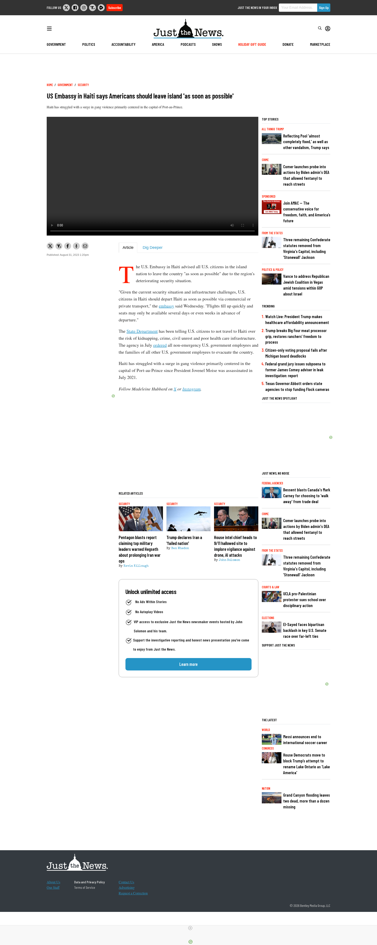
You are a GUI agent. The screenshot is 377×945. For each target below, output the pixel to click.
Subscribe (114, 7)
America (158, 44)
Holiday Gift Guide (252, 44)
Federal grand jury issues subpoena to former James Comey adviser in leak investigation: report (295, 369)
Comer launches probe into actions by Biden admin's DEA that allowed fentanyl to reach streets (306, 175)
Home (50, 85)
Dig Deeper (153, 247)
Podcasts (188, 44)
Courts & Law (270, 587)
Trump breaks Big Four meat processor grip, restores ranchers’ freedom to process (296, 336)
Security (83, 85)
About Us (53, 882)
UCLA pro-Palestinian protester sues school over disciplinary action (304, 599)
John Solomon (229, 560)
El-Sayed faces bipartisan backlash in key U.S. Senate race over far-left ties (304, 630)
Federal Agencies (272, 483)
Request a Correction (133, 893)
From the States (272, 233)
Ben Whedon (180, 548)
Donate (288, 44)
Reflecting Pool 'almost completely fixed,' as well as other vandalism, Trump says (306, 141)
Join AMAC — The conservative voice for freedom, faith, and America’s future (306, 211)
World (266, 730)
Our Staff (53, 887)
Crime (265, 160)
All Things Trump (273, 129)
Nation (266, 788)
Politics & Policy (272, 269)
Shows (217, 44)
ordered (160, 345)
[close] (190, 928)
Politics (88, 44)
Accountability (123, 44)
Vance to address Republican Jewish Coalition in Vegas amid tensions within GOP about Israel (306, 285)
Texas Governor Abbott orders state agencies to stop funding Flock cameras (297, 386)
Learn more (188, 664)
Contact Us (126, 882)
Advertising (127, 887)
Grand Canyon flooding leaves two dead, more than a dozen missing (306, 800)
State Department (142, 331)
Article (128, 247)
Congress (268, 748)
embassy (166, 306)
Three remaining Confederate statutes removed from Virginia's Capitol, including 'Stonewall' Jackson (306, 248)
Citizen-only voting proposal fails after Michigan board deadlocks (296, 353)
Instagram (191, 389)
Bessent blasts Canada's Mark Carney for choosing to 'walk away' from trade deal (306, 495)
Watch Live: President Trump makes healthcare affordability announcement (297, 319)
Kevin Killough (136, 566)
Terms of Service (84, 887)
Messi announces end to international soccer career (305, 739)
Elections (268, 618)
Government (56, 44)
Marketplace (320, 44)
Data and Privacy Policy (89, 882)
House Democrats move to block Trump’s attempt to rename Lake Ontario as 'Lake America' (306, 763)
